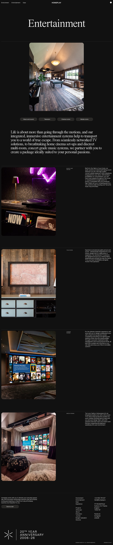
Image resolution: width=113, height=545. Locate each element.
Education (79, 514)
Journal (78, 516)
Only (110, 542)
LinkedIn (96, 518)
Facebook (97, 514)
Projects (78, 508)
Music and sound (28, 119)
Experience (79, 504)
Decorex (78, 520)
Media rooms (84, 119)
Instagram (97, 516)
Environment (5, 2)
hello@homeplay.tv (100, 500)
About (78, 512)
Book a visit (10, 506)
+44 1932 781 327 (99, 498)
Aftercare (79, 510)
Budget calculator (81, 518)
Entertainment (16, 2)
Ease (24, 2)
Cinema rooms (65, 119)
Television (47, 119)
